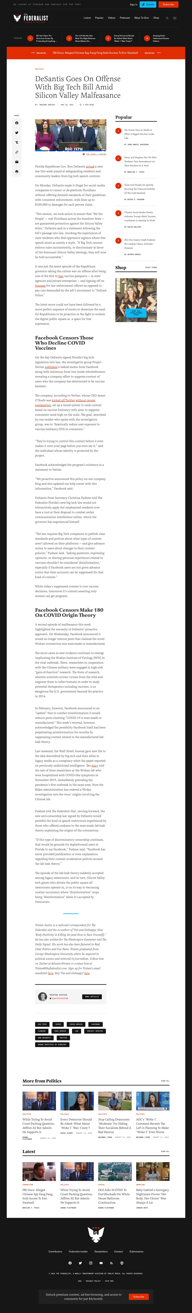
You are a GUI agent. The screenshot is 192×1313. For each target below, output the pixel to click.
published (51, 367)
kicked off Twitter (63, 400)
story (95, 765)
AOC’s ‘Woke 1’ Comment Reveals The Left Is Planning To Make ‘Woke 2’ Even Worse (152, 1126)
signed (90, 166)
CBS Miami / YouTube (96, 154)
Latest (28, 1151)
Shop (120, 267)
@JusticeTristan (60, 998)
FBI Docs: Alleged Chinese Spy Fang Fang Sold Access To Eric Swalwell (37, 1196)
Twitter (63, 1038)
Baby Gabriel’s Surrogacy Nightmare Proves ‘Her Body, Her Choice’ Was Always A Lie (152, 1196)
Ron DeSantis (44, 1038)
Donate (150, 4)
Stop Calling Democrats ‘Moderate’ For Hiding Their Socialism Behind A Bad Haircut (114, 1126)
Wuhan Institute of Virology (52, 1044)
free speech (60, 1031)
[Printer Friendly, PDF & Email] (17, 172)
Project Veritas (95, 1031)
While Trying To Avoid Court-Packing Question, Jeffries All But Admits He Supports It (38, 1126)
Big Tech (42, 1024)
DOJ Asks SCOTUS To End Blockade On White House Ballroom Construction (114, 1196)
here (50, 973)
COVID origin (76, 1024)
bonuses (40, 286)
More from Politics (41, 1081)
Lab (76, 1031)
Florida (41, 1031)
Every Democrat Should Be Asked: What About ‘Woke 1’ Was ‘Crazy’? (76, 1124)
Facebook (95, 1024)
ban (60, 276)
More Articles (92, 996)
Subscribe (168, 4)
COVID (58, 1024)
